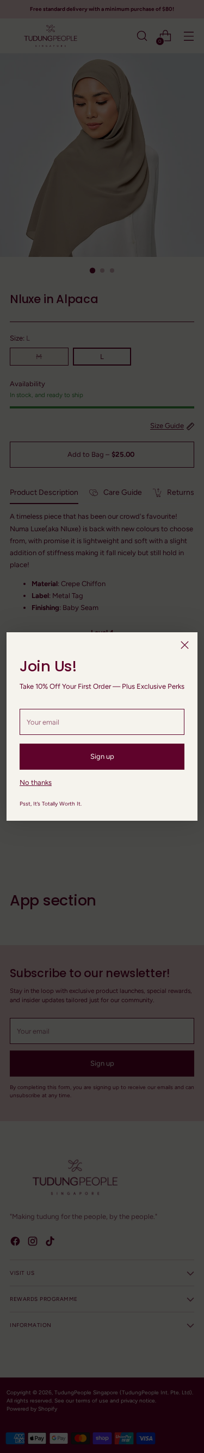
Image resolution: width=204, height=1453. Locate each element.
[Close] (184, 645)
